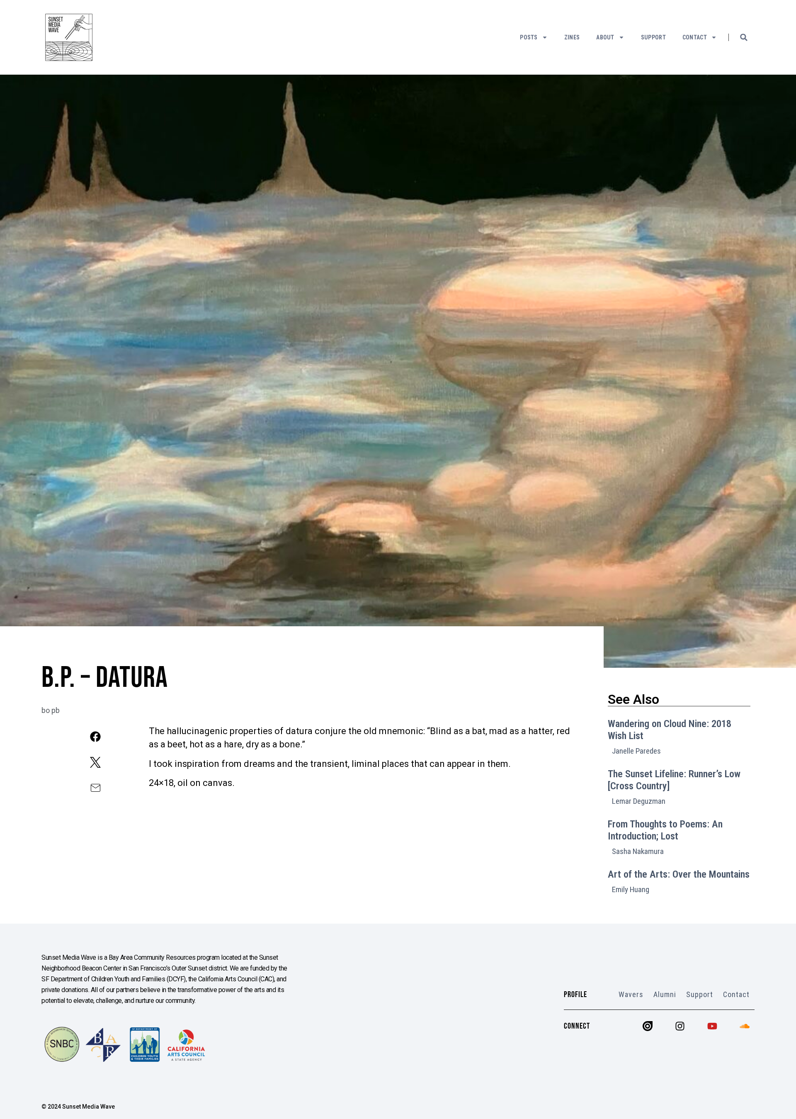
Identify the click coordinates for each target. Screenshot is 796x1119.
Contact (694, 37)
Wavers (631, 994)
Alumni (664, 994)
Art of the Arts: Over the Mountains (679, 874)
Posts (529, 37)
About (605, 37)
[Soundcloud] (745, 1026)
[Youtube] (712, 1026)
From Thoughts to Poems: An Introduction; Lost (665, 830)
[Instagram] (680, 1026)
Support (653, 37)
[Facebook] (95, 736)
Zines (572, 37)
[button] (743, 37)
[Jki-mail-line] (95, 788)
